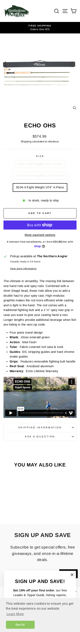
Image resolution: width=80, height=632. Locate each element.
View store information (23, 268)
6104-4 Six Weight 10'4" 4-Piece (40, 164)
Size (40, 156)
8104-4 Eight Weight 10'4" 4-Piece (40, 187)
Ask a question (40, 436)
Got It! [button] (20, 624)
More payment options (40, 235)
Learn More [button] (15, 614)
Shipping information (40, 427)
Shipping (26, 141)
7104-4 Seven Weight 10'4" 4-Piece (40, 175)
